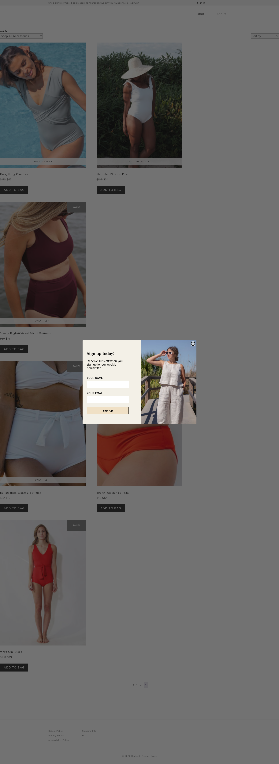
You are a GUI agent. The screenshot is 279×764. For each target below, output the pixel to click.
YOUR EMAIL (95, 393)
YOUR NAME (95, 377)
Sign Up (108, 410)
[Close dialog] (193, 344)
